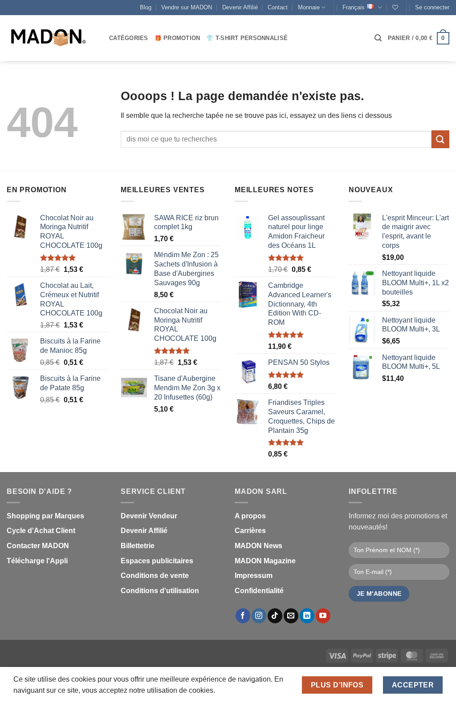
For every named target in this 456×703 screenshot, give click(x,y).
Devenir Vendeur (149, 516)
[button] (432, 7)
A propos (250, 516)
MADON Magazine (265, 561)
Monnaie (309, 7)
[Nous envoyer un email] (291, 615)
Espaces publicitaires (157, 561)
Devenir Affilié (240, 7)
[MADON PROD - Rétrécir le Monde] (51, 38)
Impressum (254, 575)
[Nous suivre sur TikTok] (275, 615)
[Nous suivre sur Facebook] (243, 615)
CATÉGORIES (128, 38)
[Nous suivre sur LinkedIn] (307, 615)
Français (353, 7)
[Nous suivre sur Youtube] (323, 615)
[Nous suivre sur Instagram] (259, 615)
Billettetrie (138, 545)
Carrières (250, 530)
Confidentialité (259, 590)
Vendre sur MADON (186, 7)
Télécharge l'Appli (37, 561)
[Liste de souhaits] (395, 7)
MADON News (258, 545)
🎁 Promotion (177, 38)
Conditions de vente (155, 575)
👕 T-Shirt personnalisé (247, 38)
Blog (145, 7)
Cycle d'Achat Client (41, 530)
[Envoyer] (440, 139)
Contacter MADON (38, 545)
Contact (278, 7)
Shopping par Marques (45, 516)
